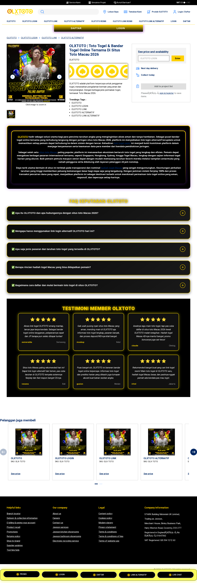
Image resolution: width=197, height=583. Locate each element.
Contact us (58, 522)
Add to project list (163, 86)
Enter (178, 58)
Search (42, 12)
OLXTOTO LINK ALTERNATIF (151, 21)
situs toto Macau (48, 152)
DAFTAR (186, 21)
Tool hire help (13, 550)
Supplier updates (15, 545)
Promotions (12, 532)
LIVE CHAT (177, 574)
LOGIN (173, 21)
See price (15, 473)
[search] (68, 12)
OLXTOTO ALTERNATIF (74, 21)
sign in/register (167, 93)
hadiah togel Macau (111, 167)
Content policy (105, 513)
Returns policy (13, 536)
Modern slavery (105, 522)
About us (57, 513)
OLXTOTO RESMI (98, 21)
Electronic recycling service (66, 541)
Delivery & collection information (22, 518)
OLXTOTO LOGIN (29, 21)
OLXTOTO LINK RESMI (122, 21)
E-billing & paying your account (21, 522)
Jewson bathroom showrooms (67, 536)
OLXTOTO (11, 21)
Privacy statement (107, 527)
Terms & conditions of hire (110, 536)
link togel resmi (122, 143)
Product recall (13, 527)
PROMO (23, 575)
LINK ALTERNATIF (139, 574)
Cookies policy (105, 518)
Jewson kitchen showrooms (66, 532)
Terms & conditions (107, 532)
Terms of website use (108, 541)
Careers (56, 518)
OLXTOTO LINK (50, 21)
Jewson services (60, 527)
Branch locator (14, 513)
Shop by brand (13, 541)
